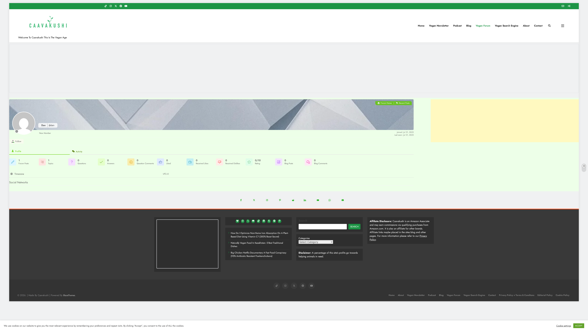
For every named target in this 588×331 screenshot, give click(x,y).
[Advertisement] (505, 120)
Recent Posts (403, 103)
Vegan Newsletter (439, 25)
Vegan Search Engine (506, 25)
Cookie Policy (562, 295)
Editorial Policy (544, 295)
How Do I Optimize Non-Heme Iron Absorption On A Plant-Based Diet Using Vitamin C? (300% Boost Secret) (259, 234)
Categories (304, 238)
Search (303, 221)
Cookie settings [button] (563, 325)
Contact (538, 25)
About (526, 25)
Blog (468, 25)
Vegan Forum (483, 25)
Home (421, 25)
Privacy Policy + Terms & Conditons (516, 295)
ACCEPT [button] (578, 325)
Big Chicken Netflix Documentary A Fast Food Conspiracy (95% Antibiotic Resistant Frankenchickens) (258, 254)
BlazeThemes (69, 295)
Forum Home (386, 103)
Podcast (457, 25)
